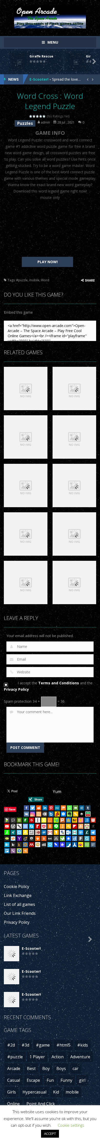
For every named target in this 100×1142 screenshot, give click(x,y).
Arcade (13, 1068)
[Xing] (13, 832)
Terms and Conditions (58, 683)
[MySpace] (43, 844)
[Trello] (6, 850)
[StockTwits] (93, 844)
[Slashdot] (86, 832)
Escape (33, 1080)
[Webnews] (93, 820)
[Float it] (19, 832)
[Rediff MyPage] (37, 826)
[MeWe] (57, 807)
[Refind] (80, 832)
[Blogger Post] (38, 814)
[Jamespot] (62, 826)
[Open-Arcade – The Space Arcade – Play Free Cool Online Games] (50, 16)
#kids (82, 1045)
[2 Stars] (34, 116)
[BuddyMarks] (57, 814)
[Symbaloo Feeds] (25, 826)
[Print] (37, 838)
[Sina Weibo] (80, 844)
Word (45, 280)
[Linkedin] (44, 807)
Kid (56, 1092)
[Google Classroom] (68, 826)
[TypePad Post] (6, 838)
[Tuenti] (86, 820)
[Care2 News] (62, 838)
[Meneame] (50, 820)
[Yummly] (43, 838)
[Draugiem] (80, 826)
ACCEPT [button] (50, 1133)
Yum (57, 791)
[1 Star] (31, 116)
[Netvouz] (56, 820)
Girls (11, 1092)
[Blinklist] (44, 814)
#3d (25, 1045)
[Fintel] (25, 820)
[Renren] (74, 844)
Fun (50, 1080)
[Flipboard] (74, 826)
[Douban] (19, 820)
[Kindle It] (19, 844)
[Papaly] (50, 844)
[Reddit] (38, 807)
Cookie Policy (16, 886)
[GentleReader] (86, 838)
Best (31, 1068)
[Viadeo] (25, 838)
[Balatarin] (88, 814)
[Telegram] (93, 832)
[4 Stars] (41, 116)
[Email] (75, 807)
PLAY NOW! (47, 261)
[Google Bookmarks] (31, 820)
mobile (34, 280)
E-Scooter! (38, 79)
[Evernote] (69, 814)
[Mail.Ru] (25, 844)
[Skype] (31, 826)
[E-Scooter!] (11, 953)
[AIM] (6, 832)
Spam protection (18, 701)
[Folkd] (43, 832)
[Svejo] (80, 820)
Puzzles (25, 123)
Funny (66, 1080)
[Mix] (63, 807)
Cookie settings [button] (71, 1125)
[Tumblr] (88, 807)
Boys (61, 1068)
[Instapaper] (37, 820)
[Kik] (13, 844)
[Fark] (80, 838)
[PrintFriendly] (74, 832)
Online (13, 1104)
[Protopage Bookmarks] (62, 844)
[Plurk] (62, 820)
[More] (25, 850)
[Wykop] (13, 838)
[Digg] (81, 807)
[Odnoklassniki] (50, 826)
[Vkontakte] (26, 814)
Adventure (80, 1057)
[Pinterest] (51, 807)
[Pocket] (43, 826)
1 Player (37, 1057)
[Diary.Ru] (37, 832)
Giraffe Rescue (41, 56)
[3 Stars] (37, 116)
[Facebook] (26, 807)
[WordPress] (13, 826)
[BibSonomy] (93, 826)
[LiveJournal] (62, 832)
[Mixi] (37, 844)
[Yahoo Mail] (19, 838)
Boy (46, 1068)
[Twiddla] (19, 826)
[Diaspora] (68, 838)
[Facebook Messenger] (63, 814)
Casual (13, 1080)
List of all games (19, 904)
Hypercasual (34, 1092)
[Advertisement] (47, 228)
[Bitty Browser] (31, 832)
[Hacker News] (93, 838)
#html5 (63, 1045)
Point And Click (40, 1104)
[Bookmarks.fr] (86, 826)
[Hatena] (6, 844)
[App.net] (56, 838)
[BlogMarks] (6, 820)
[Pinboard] (56, 844)
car (75, 1068)
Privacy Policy (16, 689)
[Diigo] (74, 838)
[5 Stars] (44, 116)
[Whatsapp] (69, 807)
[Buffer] (81, 814)
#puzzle (22, 280)
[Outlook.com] (68, 832)
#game (43, 1045)
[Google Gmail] (50, 832)
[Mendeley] (31, 844)
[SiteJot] (74, 820)
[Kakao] (56, 832)
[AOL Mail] (50, 838)
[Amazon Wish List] (25, 832)
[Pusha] (68, 844)
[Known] (43, 820)
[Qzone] (68, 820)
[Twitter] (32, 807)
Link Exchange (18, 895)
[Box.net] (51, 814)
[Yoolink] (19, 850)
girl (82, 1080)
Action (58, 1057)
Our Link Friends (20, 913)
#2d (11, 1045)
